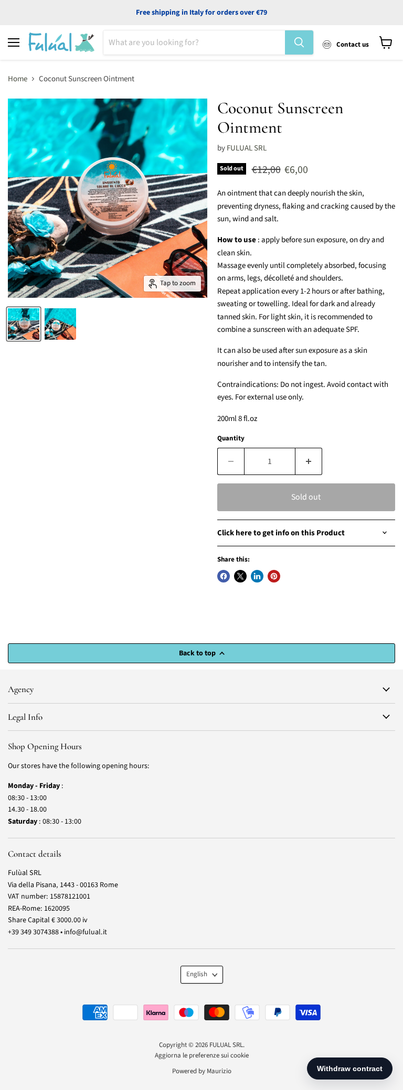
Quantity (231, 439)
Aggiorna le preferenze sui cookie (202, 1055)
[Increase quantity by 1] (308, 461)
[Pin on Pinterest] (274, 576)
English (196, 974)
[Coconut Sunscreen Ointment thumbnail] (23, 324)
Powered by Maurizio (201, 1071)
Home (17, 78)
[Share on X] (240, 576)
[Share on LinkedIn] (257, 576)
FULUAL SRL (247, 148)
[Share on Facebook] (223, 576)
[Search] (299, 42)
